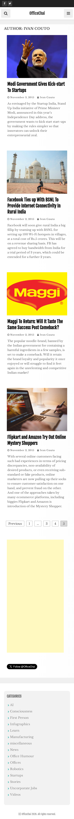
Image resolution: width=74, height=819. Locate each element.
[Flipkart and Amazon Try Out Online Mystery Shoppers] (37, 430)
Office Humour (22, 756)
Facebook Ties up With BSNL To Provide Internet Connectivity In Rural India (34, 206)
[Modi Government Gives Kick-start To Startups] (37, 77)
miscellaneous (21, 743)
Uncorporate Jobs (23, 788)
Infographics (20, 724)
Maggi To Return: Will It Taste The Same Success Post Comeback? (35, 324)
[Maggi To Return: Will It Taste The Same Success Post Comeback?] (37, 314)
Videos (15, 794)
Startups (16, 775)
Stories (15, 782)
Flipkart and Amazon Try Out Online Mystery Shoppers (36, 440)
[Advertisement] (35, 596)
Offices (15, 762)
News (14, 750)
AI (12, 705)
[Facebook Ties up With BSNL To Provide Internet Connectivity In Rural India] (37, 192)
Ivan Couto (47, 97)
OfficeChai (37, 13)
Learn (14, 730)
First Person (19, 718)
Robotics (16, 769)
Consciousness (21, 711)
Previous (15, 523)
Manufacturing (22, 737)
